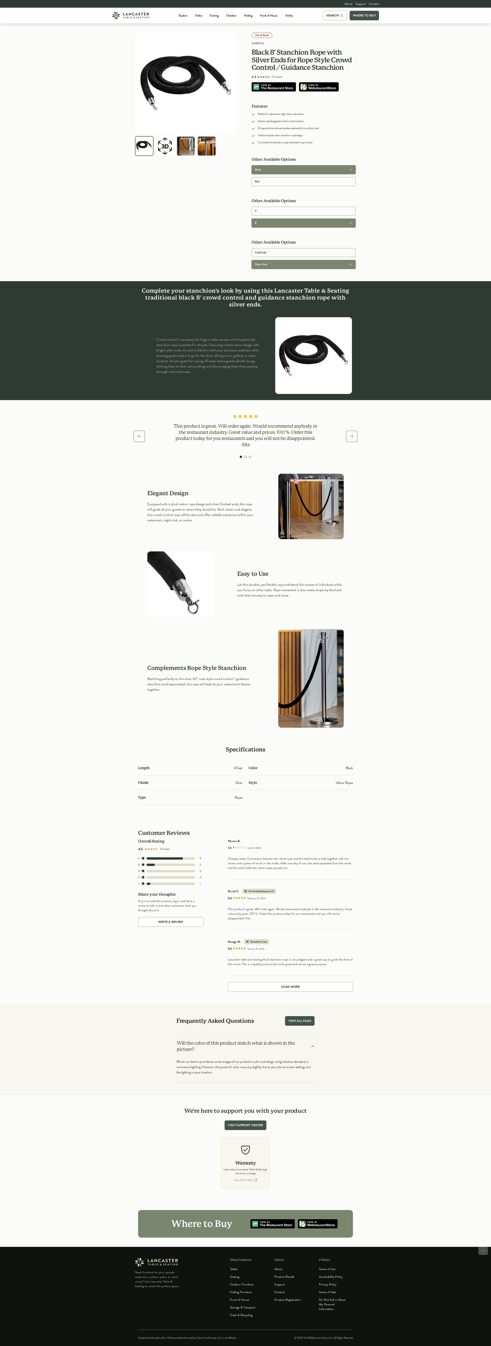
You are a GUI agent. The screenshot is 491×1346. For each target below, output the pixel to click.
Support (361, 4)
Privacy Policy (327, 1284)
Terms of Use (327, 1269)
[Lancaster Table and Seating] (130, 16)
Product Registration (287, 1299)
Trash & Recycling (241, 1315)
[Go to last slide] (139, 436)
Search (332, 15)
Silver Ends (261, 264)
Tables (234, 1269)
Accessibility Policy (331, 1276)
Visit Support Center (245, 1125)
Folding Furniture (240, 1292)
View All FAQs (299, 1021)
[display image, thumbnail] (165, 146)
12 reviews (277, 77)
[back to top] (483, 1251)
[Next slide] (352, 436)
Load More (290, 986)
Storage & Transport (242, 1307)
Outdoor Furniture (241, 1284)
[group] (241, 457)
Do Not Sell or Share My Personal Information (332, 1304)
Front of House (239, 1299)
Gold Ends (260, 252)
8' (256, 223)
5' (256, 211)
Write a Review (170, 922)
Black (258, 170)
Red (257, 182)
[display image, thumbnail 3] (186, 146)
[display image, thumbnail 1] (144, 146)
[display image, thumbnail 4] (206, 146)
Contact (374, 4)
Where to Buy (364, 15)
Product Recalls (284, 1276)
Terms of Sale (327, 1292)
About (348, 4)
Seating (234, 1276)
